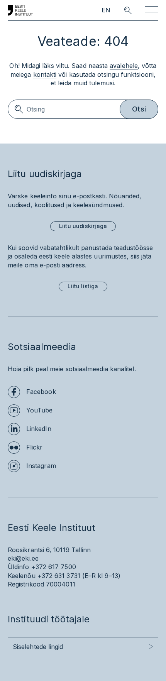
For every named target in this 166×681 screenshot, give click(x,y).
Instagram (41, 466)
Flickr (34, 447)
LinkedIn (38, 429)
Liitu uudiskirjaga (83, 226)
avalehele (124, 65)
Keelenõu (22, 576)
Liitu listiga (83, 286)
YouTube (39, 410)
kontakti (45, 74)
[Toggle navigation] (151, 10)
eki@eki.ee (23, 558)
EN (106, 10)
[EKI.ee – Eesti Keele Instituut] (20, 10)
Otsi (139, 109)
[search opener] (121, 10)
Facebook (41, 391)
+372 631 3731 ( (61, 576)
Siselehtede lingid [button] (38, 647)
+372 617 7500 (53, 567)
